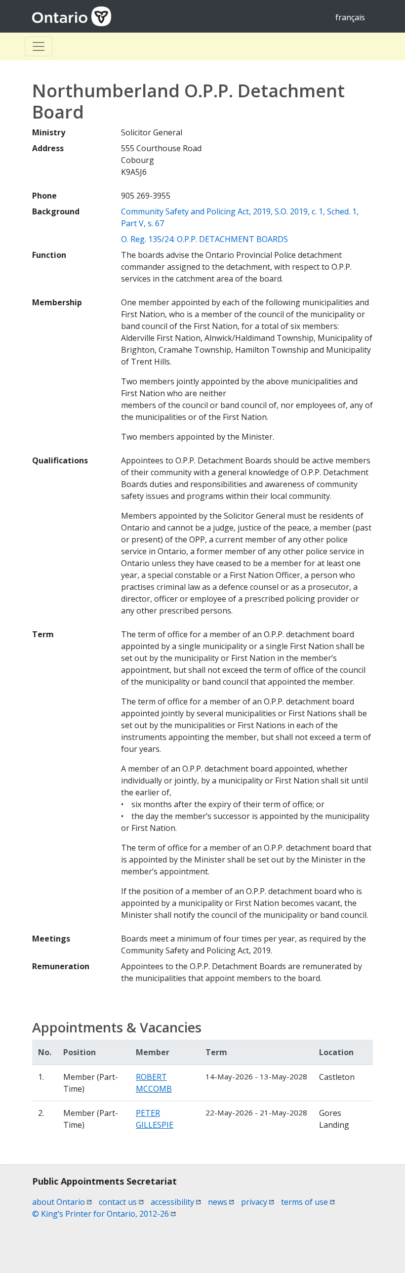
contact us (121, 1201)
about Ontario (62, 1201)
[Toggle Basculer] (38, 46)
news (221, 1201)
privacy (257, 1201)
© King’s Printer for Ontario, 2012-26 (104, 1213)
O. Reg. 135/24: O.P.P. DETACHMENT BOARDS (204, 239)
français (350, 17)
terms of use (308, 1201)
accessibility (176, 1201)
